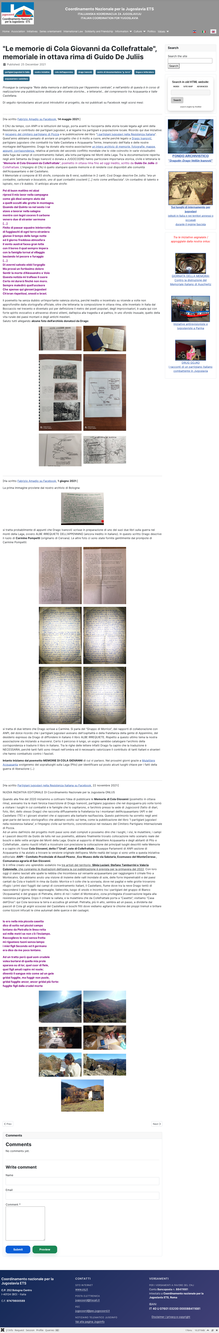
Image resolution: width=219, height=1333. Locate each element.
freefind (198, 107)
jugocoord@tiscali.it (87, 1300)
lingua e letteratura (145, 72)
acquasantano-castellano (16, 79)
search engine (186, 107)
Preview (44, 1249)
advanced (202, 86)
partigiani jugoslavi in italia (17, 72)
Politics (151, 31)
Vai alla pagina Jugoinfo (90, 1321)
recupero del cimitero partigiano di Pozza (32, 134)
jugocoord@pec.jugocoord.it (92, 1310)
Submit (18, 1249)
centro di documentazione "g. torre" (114, 72)
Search (173, 66)
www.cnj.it (81, 1289)
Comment (13, 1204)
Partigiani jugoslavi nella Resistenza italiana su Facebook (54, 785)
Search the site (177, 56)
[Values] (167, 31)
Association (18, 31)
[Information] (130, 31)
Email (9, 1190)
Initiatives (32, 31)
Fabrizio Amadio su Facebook (36, 119)
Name (9, 1175)
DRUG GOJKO (191, 362)
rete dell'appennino (64, 72)
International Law (73, 31)
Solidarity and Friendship (99, 31)
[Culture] (143, 31)
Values (161, 31)
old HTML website (196, 81)
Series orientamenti (50, 31)
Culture (138, 31)
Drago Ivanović (141, 138)
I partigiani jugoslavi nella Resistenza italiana (126, 134)
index (176, 86)
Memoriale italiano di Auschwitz (190, 284)
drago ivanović (85, 72)
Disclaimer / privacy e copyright (171, 1316)
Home (5, 31)
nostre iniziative (42, 72)
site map (188, 86)
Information (121, 31)
